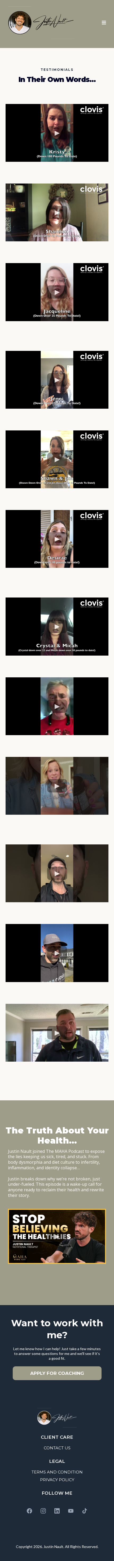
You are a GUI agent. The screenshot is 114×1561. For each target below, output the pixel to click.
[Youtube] (71, 1511)
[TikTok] (84, 1511)
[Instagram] (43, 1511)
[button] (103, 23)
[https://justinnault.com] (41, 22)
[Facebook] (29, 1511)
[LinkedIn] (57, 1511)
